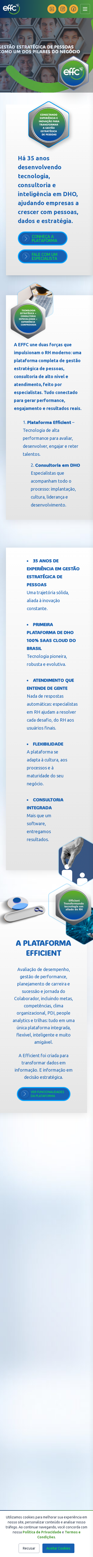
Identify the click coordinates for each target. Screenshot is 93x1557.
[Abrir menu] (85, 9)
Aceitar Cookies (58, 1548)
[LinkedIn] (51, 8)
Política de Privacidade (42, 1532)
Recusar (29, 1548)
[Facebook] (73, 8)
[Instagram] (62, 8)
